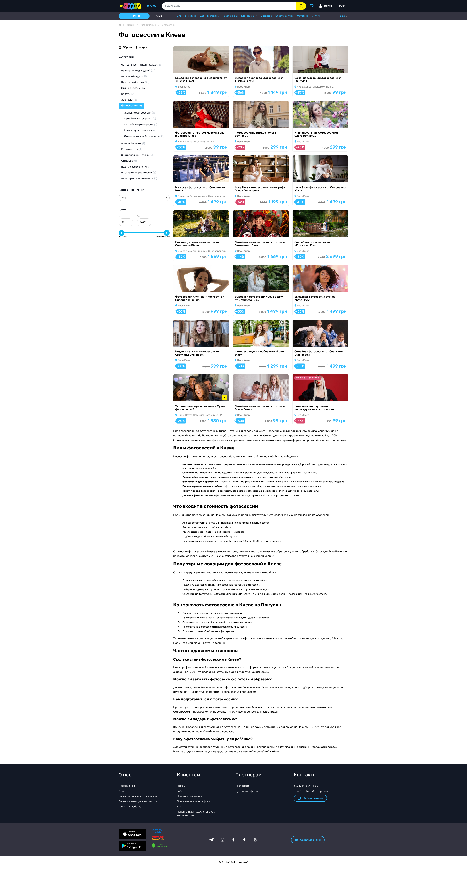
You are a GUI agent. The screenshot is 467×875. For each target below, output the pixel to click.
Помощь (182, 785)
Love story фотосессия (140, 130)
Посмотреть (186, 68)
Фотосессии (131, 105)
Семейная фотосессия (140, 118)
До (138, 215)
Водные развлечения (136, 166)
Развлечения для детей (138, 70)
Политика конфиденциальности (138, 801)
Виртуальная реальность (138, 172)
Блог (180, 806)
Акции (159, 16)
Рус (341, 5)
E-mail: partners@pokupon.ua (311, 791)
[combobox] (229, 6)
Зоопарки (129, 99)
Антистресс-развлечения (139, 178)
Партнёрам (242, 785)
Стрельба (129, 160)
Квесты (128, 93)
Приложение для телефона (193, 801)
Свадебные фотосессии (140, 124)
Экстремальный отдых (137, 155)
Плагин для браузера (190, 796)
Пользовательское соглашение (138, 796)
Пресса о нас (127, 785)
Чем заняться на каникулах (141, 64)
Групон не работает (131, 806)
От (120, 215)
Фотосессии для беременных (144, 136)
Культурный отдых (135, 82)
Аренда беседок (133, 143)
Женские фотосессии (140, 112)
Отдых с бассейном (135, 88)
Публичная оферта (246, 791)
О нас (122, 791)
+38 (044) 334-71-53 (306, 785)
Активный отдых (134, 76)
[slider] (121, 233)
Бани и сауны (131, 149)
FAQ (179, 791)
